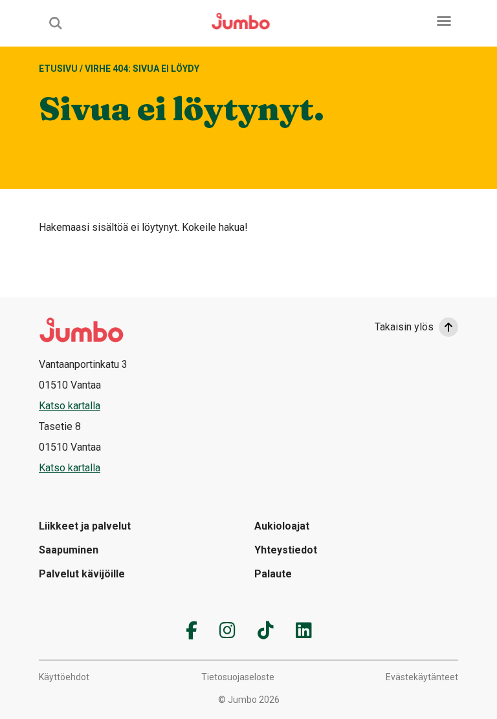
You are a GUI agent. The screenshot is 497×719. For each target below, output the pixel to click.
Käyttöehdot (64, 677)
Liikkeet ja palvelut (85, 526)
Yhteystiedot (285, 550)
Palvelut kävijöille (82, 574)
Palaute (273, 574)
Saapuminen (68, 550)
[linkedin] (304, 630)
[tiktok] (266, 630)
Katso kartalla (69, 406)
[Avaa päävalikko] (444, 21)
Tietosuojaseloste (237, 677)
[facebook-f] (191, 630)
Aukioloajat (281, 526)
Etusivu (58, 68)
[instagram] (227, 630)
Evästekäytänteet (422, 677)
